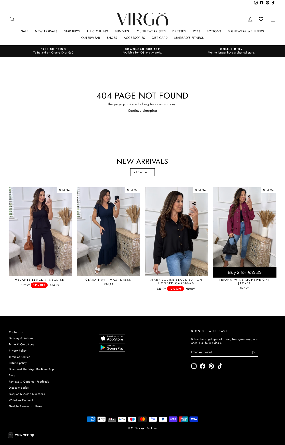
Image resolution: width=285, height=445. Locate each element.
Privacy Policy (17, 350)
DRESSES (179, 31)
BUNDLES (122, 31)
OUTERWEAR (90, 37)
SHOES (112, 37)
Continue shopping (142, 111)
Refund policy (18, 363)
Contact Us (16, 332)
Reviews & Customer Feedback (29, 381)
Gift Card (160, 37)
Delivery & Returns (21, 338)
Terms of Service (19, 357)
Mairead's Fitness (189, 37)
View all (143, 172)
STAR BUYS (72, 31)
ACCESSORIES (134, 37)
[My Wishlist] (261, 19)
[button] (21, 435)
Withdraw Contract (21, 400)
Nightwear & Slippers (246, 31)
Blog (12, 375)
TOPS (196, 31)
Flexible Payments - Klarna (25, 406)
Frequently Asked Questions (27, 394)
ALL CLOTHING (97, 31)
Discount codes (18, 387)
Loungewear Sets (151, 31)
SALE (24, 31)
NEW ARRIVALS (46, 31)
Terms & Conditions (21, 344)
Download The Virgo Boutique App (31, 369)
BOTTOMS (214, 31)
